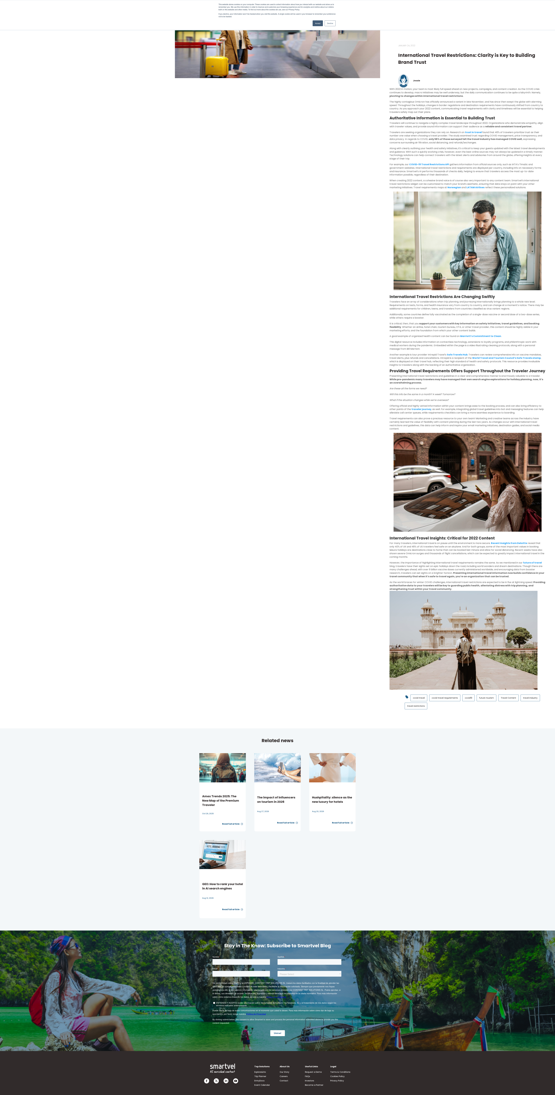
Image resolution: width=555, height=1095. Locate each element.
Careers (284, 1076)
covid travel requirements (445, 697)
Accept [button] (317, 23)
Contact (284, 1080)
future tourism (486, 697)
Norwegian (454, 187)
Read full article (231, 823)
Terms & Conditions (340, 1072)
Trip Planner (260, 1076)
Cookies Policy (337, 1076)
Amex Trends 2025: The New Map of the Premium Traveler (220, 800)
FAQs (307, 1076)
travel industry (530, 697)
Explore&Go (260, 1072)
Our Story (284, 1072)
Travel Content (508, 697)
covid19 (468, 697)
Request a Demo (313, 1072)
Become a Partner (314, 1085)
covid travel (419, 697)
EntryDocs (259, 1080)
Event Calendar (262, 1085)
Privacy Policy (337, 1080)
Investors (309, 1080)
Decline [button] (330, 23)
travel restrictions (416, 706)
